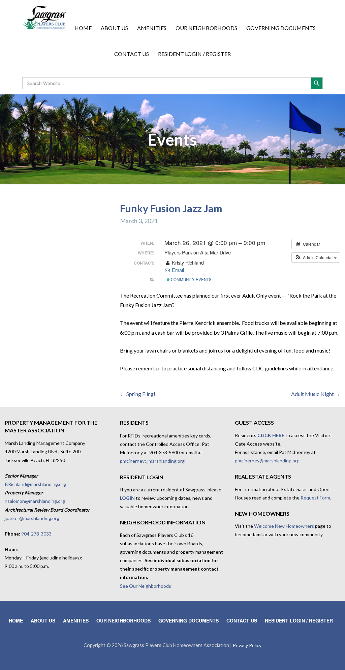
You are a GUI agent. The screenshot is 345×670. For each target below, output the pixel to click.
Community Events (191, 279)
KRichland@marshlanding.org (35, 484)
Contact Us (131, 54)
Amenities (151, 28)
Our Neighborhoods (206, 28)
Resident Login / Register (194, 54)
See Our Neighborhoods (145, 586)
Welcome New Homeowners (284, 526)
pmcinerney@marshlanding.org (152, 461)
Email (177, 270)
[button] (316, 257)
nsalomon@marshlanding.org (35, 501)
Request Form (315, 497)
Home (83, 28)
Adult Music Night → (315, 394)
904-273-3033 (36, 534)
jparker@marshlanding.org (32, 518)
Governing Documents (281, 28)
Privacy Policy (247, 645)
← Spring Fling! (137, 394)
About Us (114, 28)
